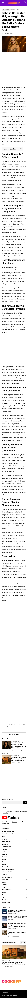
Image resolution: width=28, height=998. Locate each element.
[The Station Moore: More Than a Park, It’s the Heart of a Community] (6, 759)
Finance (4, 849)
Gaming (4, 854)
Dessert (4, 839)
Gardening (5, 857)
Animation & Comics (8, 834)
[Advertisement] (14, 71)
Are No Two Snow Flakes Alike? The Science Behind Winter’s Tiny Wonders (17, 918)
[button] (3, 3)
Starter (4, 895)
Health (4, 859)
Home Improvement (8, 869)
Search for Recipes (7, 799)
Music (4, 882)
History (4, 862)
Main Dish (5, 879)
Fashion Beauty (6, 846)
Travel (4, 900)
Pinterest (14, 822)
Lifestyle (4, 874)
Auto (3, 836)
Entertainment (5, 9)
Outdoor (4, 885)
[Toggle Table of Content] (20, 148)
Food (3, 852)
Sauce (4, 892)
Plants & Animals (7, 890)
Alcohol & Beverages (8, 831)
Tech (3, 897)
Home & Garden (6, 867)
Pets (3, 887)
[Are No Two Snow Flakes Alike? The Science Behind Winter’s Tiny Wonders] (4, 918)
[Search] (25, 802)
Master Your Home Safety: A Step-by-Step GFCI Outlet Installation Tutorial (17, 932)
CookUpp (5, 813)
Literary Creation (7, 877)
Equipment (5, 844)
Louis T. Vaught (16, 936)
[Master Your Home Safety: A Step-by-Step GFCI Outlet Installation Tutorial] (4, 932)
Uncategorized (6, 902)
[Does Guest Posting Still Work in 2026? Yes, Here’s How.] (4, 911)
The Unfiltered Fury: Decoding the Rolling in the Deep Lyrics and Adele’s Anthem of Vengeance (17, 925)
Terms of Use (5, 992)
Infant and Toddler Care (9, 872)
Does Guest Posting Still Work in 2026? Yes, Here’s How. (17, 910)
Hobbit (4, 864)
